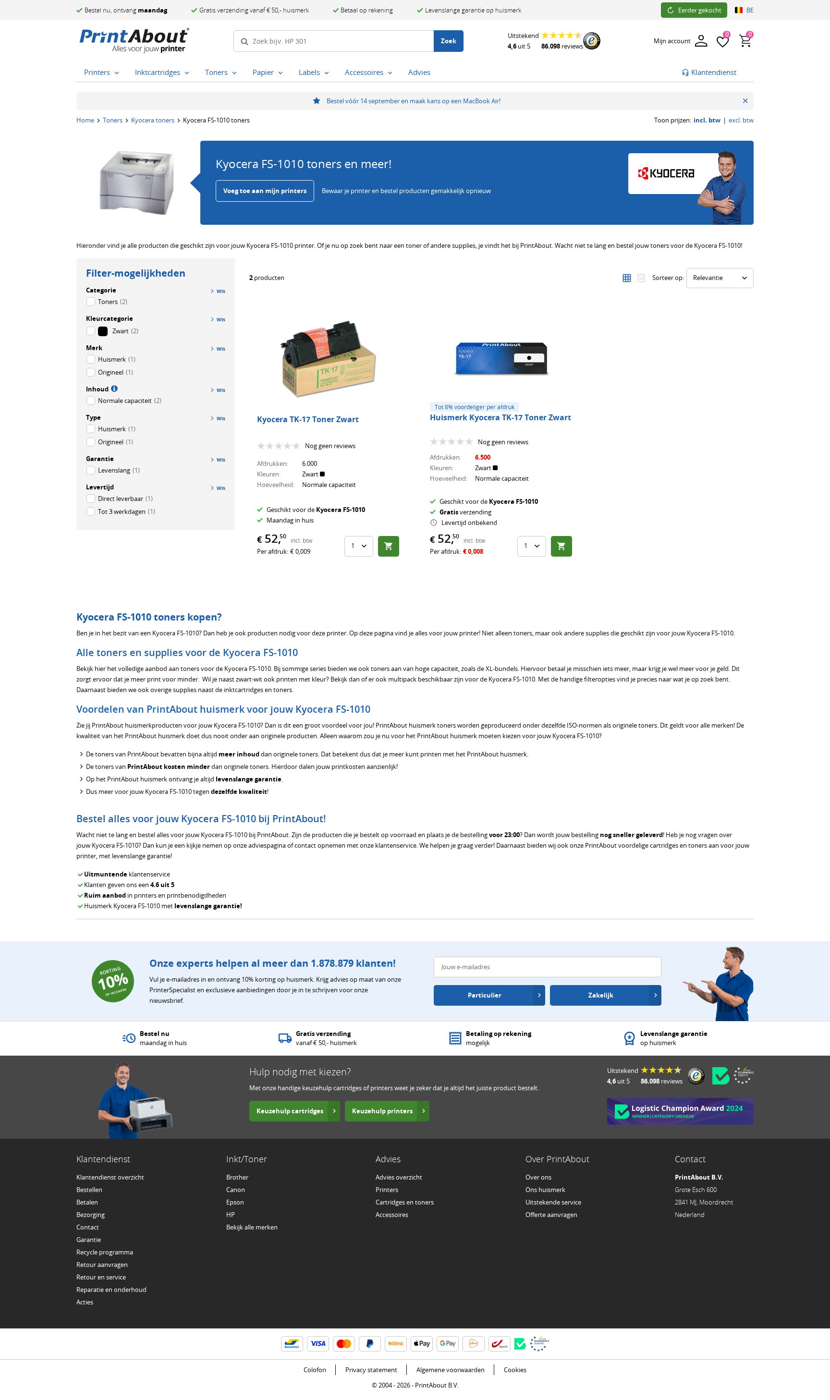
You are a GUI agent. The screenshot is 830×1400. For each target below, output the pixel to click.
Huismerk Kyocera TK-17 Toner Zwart (500, 417)
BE (750, 10)
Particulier (484, 995)
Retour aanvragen (102, 1264)
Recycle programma (104, 1252)
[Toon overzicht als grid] (627, 278)
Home (85, 120)
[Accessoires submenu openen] (390, 73)
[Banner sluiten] (745, 101)
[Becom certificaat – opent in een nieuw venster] (721, 1075)
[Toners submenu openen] (234, 73)
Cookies (515, 1369)
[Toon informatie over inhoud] (113, 388)
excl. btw (741, 120)
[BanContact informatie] (292, 1343)
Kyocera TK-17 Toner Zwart (308, 419)
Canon (235, 1189)
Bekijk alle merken (252, 1227)
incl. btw (707, 120)
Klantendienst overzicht (110, 1177)
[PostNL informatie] (474, 1343)
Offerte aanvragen (551, 1214)
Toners (112, 120)
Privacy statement (371, 1369)
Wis (221, 319)
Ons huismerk (545, 1189)
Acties (84, 1302)
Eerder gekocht (699, 10)
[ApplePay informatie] (422, 1343)
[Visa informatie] (318, 1343)
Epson (235, 1202)
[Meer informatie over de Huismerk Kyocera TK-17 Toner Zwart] (501, 359)
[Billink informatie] (396, 1343)
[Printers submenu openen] (117, 73)
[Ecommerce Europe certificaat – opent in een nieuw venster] (743, 1075)
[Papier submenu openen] (280, 73)
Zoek (448, 41)
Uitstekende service (553, 1202)
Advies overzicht (399, 1177)
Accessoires (392, 1214)
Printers (387, 1189)
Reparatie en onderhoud (111, 1289)
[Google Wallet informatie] (448, 1343)
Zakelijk (600, 995)
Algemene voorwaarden (450, 1369)
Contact (87, 1227)
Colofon (315, 1369)
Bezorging (90, 1214)
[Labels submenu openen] (326, 73)
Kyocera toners (152, 120)
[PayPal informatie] (370, 1343)
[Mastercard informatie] (344, 1343)
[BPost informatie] (499, 1343)
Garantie (88, 1239)
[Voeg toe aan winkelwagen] (388, 546)
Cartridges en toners (405, 1202)
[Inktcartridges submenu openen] (187, 73)
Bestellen (89, 1189)
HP (230, 1214)
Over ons (538, 1177)
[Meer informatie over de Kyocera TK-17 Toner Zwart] (329, 359)
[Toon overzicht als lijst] (641, 278)
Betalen (87, 1202)
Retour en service (101, 1277)
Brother (237, 1177)
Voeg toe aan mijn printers (264, 190)
